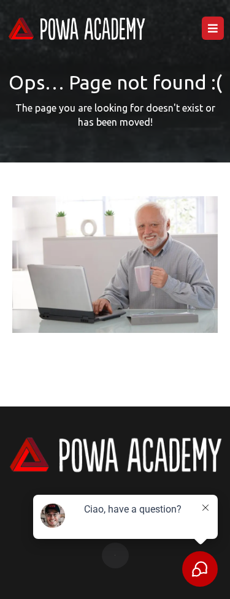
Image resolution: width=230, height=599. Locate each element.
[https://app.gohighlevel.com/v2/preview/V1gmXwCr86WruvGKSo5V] (76, 28)
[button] (213, 29)
